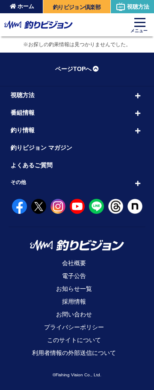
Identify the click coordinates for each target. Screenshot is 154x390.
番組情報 (23, 112)
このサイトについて (74, 340)
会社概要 (74, 263)
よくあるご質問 (32, 165)
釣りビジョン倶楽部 (77, 7)
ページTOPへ (73, 68)
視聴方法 (138, 6)
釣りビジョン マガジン (41, 147)
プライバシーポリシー (74, 327)
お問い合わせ (74, 314)
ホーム (26, 6)
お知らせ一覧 (74, 288)
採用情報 (74, 301)
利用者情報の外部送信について (74, 352)
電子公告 (74, 275)
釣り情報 (23, 130)
